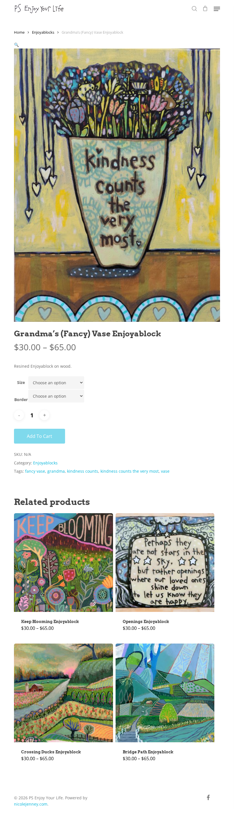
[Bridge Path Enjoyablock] (165, 693)
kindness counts (82, 471)
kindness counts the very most (129, 471)
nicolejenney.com (30, 804)
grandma (56, 471)
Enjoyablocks (43, 32)
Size (21, 382)
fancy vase (35, 471)
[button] (217, 8)
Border (21, 399)
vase (165, 471)
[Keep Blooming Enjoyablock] (63, 562)
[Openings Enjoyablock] (165, 562)
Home (19, 32)
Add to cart (39, 436)
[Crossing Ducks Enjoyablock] (63, 693)
